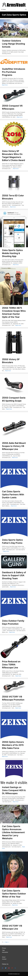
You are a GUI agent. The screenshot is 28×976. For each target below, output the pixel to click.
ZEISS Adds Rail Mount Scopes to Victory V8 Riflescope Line (14, 446)
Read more (5, 85)
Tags (3, 950)
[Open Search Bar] (26, 9)
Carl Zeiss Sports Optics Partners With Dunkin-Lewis (13, 494)
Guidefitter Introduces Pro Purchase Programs (13, 72)
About (3, 957)
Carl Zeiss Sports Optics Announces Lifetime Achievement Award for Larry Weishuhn (13, 832)
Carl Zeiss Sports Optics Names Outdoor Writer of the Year (14, 893)
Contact (4, 959)
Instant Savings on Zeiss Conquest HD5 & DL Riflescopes (14, 790)
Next (7, 942)
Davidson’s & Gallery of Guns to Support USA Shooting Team (14, 575)
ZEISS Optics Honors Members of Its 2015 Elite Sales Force (13, 745)
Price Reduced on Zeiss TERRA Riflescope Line (11, 664)
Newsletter (5, 952)
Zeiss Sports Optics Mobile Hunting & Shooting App (12, 253)
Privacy (4, 948)
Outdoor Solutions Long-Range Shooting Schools (13, 43)
